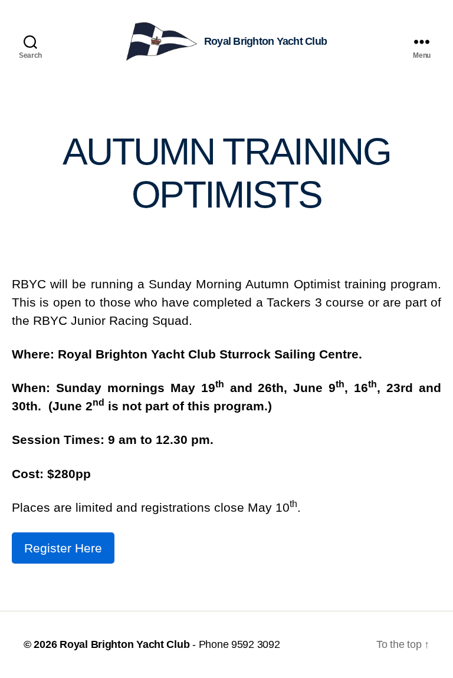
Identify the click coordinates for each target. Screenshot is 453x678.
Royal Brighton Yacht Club (124, 644)
